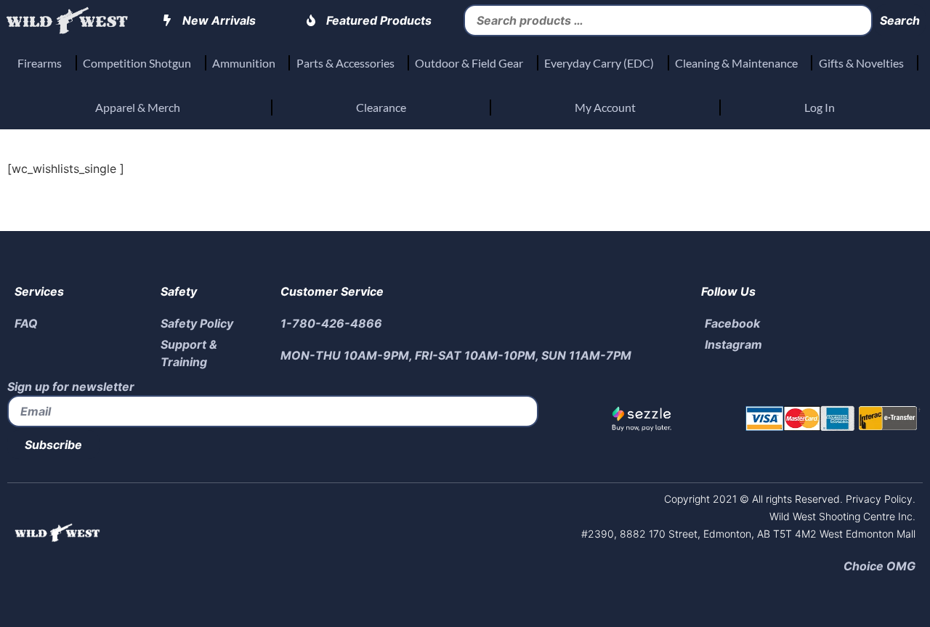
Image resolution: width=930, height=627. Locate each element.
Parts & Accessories (345, 63)
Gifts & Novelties (861, 63)
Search (900, 20)
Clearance (381, 107)
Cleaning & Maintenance (736, 63)
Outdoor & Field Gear (469, 63)
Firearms (39, 63)
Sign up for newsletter (70, 386)
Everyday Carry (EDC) (599, 63)
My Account (605, 107)
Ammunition (243, 63)
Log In (819, 107)
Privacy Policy (878, 499)
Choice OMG (879, 566)
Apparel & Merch (137, 107)
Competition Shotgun (137, 63)
